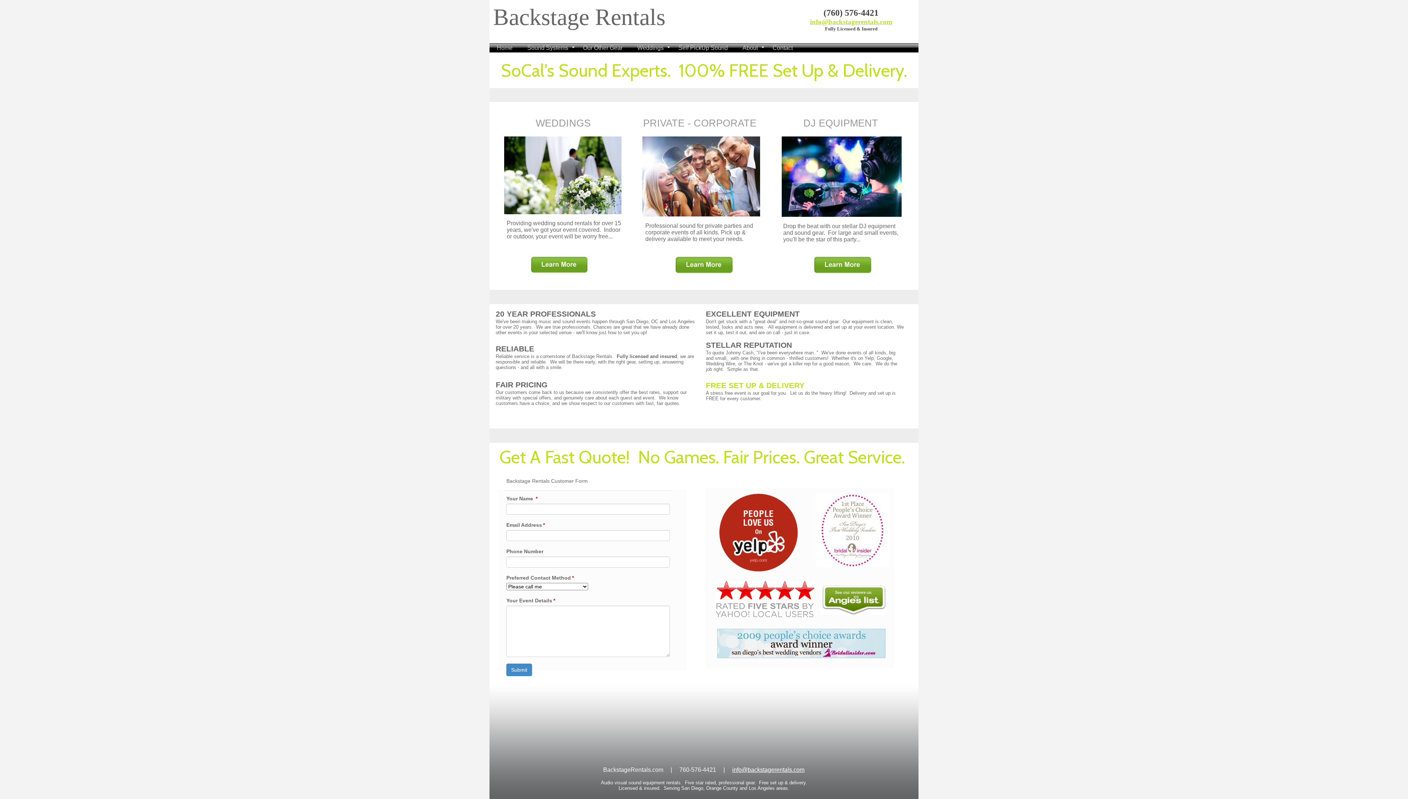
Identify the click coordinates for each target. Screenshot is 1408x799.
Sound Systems (547, 48)
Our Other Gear (603, 48)
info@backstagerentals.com (851, 22)
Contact (783, 48)
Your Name (522, 498)
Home (505, 48)
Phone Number (524, 551)
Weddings (650, 48)
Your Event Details (530, 600)
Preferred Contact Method (540, 578)
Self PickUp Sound (703, 48)
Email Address (525, 525)
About (750, 48)
